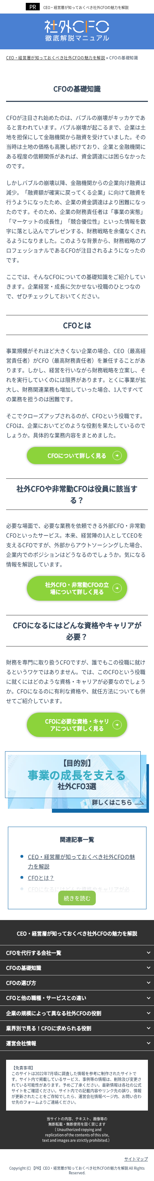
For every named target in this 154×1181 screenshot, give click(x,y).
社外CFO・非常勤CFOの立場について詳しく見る (77, 588)
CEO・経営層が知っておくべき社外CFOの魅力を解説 (86, 7)
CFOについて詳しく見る (77, 455)
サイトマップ (136, 1159)
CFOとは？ (41, 877)
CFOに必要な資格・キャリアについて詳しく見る (77, 724)
